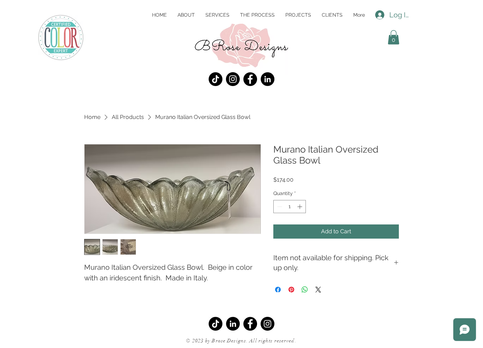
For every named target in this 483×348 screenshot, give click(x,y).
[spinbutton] (289, 206)
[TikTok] (215, 79)
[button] (394, 37)
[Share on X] (318, 289)
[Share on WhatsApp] (305, 289)
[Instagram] (233, 79)
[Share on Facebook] (278, 289)
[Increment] (300, 206)
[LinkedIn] (267, 79)
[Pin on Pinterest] (291, 289)
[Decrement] (278, 206)
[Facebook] (250, 79)
